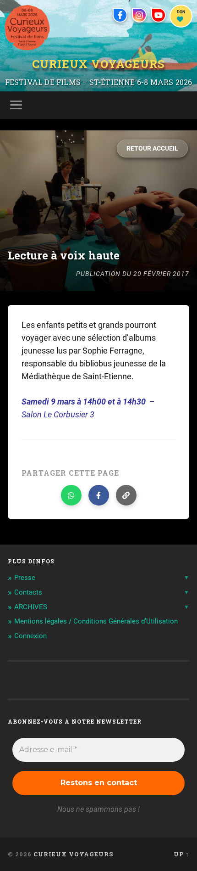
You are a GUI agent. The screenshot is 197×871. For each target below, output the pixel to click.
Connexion (30, 636)
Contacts (28, 592)
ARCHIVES (30, 607)
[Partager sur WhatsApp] (71, 495)
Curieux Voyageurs (98, 65)
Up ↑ (181, 854)
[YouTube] (158, 15)
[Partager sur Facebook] (98, 495)
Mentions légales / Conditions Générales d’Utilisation (96, 621)
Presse (24, 577)
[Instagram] (139, 15)
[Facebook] (120, 15)
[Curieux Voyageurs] (27, 28)
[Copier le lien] (126, 495)
